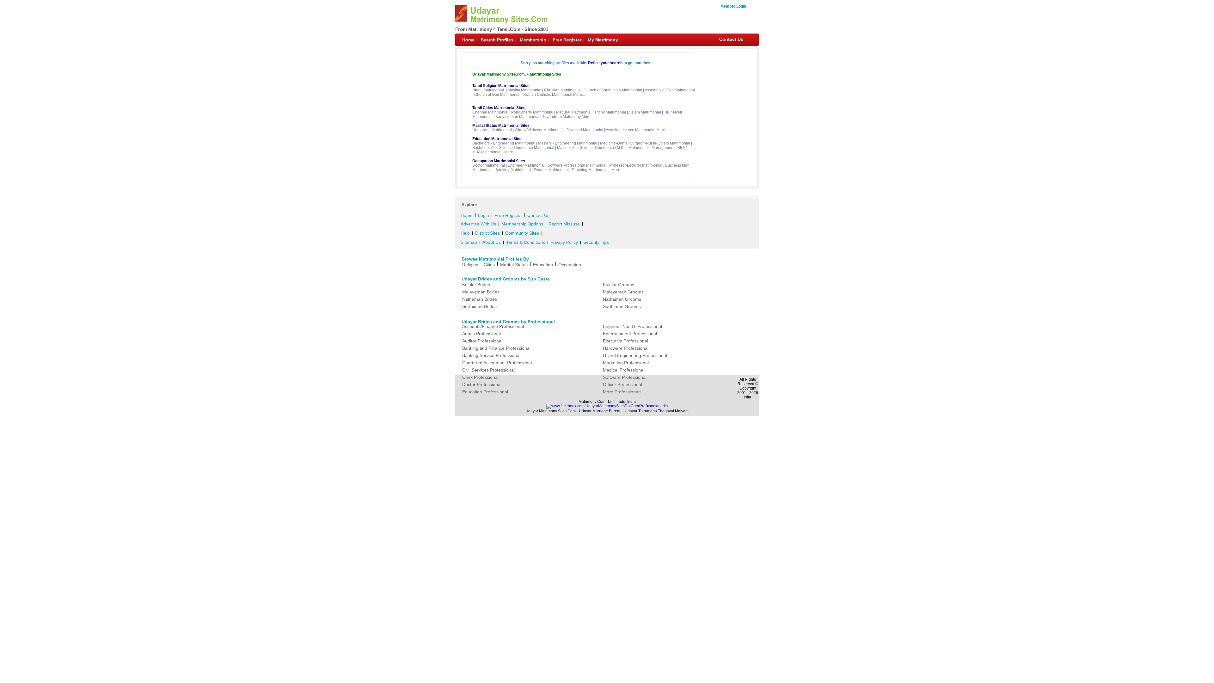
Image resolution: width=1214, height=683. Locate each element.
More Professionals (622, 391)
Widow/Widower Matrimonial (539, 130)
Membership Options (522, 223)
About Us (491, 242)
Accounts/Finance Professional (493, 326)
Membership (533, 39)
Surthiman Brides (479, 306)
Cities (489, 264)
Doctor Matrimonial (488, 165)
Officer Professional (622, 384)
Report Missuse (564, 223)
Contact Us (731, 39)
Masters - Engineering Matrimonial (567, 143)
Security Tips (596, 242)
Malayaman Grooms (623, 291)
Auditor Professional (482, 340)
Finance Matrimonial (551, 170)
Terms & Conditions (525, 242)
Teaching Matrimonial (590, 170)
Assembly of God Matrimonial (670, 90)
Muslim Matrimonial (524, 90)
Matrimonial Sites (545, 74)
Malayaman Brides (481, 291)
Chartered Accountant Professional (497, 362)
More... (579, 94)
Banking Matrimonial (513, 170)
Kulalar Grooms (618, 284)
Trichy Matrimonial (610, 112)
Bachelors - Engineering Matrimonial (503, 143)
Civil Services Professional (488, 369)
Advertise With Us (478, 223)
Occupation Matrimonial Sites (498, 161)
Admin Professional (481, 333)
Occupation (569, 264)
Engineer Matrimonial (526, 165)
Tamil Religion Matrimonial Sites (501, 85)
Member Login (733, 6)
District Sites (487, 233)
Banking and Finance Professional (496, 348)
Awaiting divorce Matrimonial (630, 130)
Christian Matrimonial (562, 90)
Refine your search (605, 63)
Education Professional (485, 391)
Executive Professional (625, 340)
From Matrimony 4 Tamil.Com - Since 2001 (501, 29)
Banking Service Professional (491, 355)
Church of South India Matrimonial (613, 90)
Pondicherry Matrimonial (532, 112)
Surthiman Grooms (622, 306)
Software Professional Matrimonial (577, 165)
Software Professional (625, 377)
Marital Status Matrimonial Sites (501, 125)
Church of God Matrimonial (497, 94)
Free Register (567, 39)
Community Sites (522, 233)
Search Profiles (497, 39)
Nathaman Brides (479, 299)
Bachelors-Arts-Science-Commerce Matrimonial (513, 147)
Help (465, 233)
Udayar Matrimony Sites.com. (499, 74)
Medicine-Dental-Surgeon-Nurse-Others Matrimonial (645, 143)
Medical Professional (623, 369)
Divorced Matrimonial (585, 130)
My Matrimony (603, 39)
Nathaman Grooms (622, 299)
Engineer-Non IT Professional (632, 326)
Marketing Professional (626, 362)
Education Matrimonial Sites (497, 139)
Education (543, 264)
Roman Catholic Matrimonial (547, 94)
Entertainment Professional (630, 333)
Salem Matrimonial (645, 112)
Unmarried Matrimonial (492, 130)
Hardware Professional (625, 348)
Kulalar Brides (476, 284)
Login (483, 215)
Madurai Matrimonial (574, 112)
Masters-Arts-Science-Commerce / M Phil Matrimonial (603, 147)
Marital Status (514, 264)
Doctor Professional (481, 384)
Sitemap (469, 242)
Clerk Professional (480, 377)
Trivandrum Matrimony (561, 116)
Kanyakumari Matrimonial (517, 116)
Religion (470, 264)
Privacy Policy (564, 242)
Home (468, 39)
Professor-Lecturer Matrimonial (635, 165)
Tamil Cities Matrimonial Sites (498, 108)
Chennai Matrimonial (490, 112)
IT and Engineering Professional (635, 355)
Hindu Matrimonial (488, 90)
